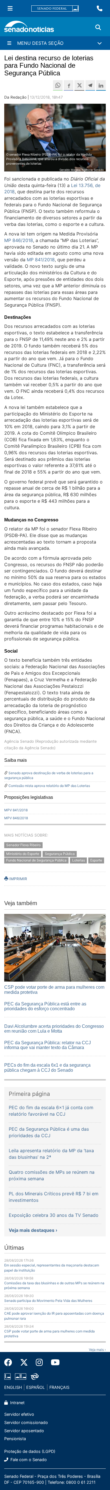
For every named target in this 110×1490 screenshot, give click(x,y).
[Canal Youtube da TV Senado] (53, 1362)
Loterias (78, 860)
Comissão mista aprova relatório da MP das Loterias (49, 786)
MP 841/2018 (41, 259)
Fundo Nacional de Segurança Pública (36, 860)
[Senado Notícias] (29, 28)
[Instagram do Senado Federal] (39, 1362)
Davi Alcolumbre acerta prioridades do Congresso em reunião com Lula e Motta (54, 1029)
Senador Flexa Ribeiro (23, 845)
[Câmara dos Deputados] (7, 1376)
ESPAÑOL (35, 1387)
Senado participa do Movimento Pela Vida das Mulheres (48, 1300)
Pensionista (15, 1438)
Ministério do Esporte (22, 854)
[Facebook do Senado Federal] (10, 1362)
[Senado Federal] (55, 8)
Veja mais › (97, 1349)
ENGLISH (13, 1387)
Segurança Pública (60, 854)
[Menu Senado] (10, 8)
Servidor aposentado (24, 1430)
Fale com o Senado (28, 1459)
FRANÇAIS (59, 1387)
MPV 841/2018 (16, 810)
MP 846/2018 (18, 240)
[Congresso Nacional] (21, 1376)
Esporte (96, 860)
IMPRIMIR (17, 878)
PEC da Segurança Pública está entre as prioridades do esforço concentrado (45, 1006)
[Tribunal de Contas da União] (35, 1376)
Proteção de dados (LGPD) (29, 1451)
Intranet (17, 1402)
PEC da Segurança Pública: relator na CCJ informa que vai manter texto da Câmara (47, 1045)
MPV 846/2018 (16, 818)
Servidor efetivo (19, 1414)
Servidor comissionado (26, 1422)
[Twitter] (24, 1362)
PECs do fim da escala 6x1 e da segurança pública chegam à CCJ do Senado (47, 1068)
